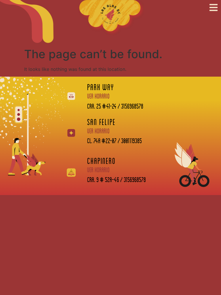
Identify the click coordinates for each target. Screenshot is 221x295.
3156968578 (132, 106)
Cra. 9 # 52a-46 (103, 179)
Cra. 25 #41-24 (102, 106)
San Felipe (101, 121)
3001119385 (131, 140)
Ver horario (98, 96)
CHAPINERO (101, 160)
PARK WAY (100, 87)
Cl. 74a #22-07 (102, 140)
